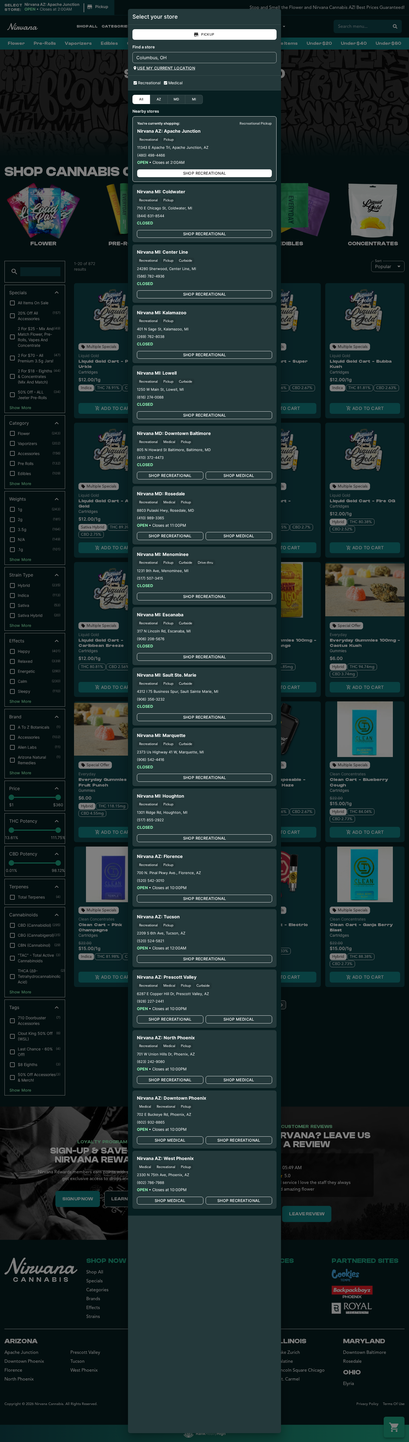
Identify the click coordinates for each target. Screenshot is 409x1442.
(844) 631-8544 (150, 216)
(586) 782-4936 (150, 276)
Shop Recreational (204, 173)
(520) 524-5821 (150, 941)
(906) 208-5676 (150, 639)
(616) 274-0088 (150, 397)
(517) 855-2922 (150, 820)
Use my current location (166, 68)
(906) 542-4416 (150, 759)
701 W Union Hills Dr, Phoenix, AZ (166, 1054)
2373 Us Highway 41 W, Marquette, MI (170, 752)
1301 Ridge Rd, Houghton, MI (162, 812)
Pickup (207, 34)
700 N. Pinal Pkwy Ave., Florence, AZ (169, 872)
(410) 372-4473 (150, 457)
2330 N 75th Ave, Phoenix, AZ (163, 1175)
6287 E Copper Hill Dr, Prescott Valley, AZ (173, 993)
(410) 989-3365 (150, 518)
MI (194, 99)
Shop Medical (238, 475)
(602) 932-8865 (151, 1122)
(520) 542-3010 (150, 880)
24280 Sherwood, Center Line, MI (166, 268)
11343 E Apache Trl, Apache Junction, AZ (172, 147)
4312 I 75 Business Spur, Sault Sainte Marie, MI (177, 691)
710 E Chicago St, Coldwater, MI (164, 208)
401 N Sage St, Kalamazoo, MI (162, 329)
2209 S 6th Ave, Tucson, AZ (161, 933)
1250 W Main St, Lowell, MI (160, 389)
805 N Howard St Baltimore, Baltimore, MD (174, 449)
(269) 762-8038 (150, 336)
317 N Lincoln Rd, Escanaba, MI (164, 631)
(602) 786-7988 (150, 1182)
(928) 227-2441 (150, 1001)
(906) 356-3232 (151, 699)
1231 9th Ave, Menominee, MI (162, 570)
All (141, 99)
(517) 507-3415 (150, 578)
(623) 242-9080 (151, 1061)
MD (176, 99)
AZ (159, 99)
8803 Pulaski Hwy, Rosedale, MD (165, 510)
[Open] (272, 58)
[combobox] (200, 57)
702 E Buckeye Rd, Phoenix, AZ (164, 1114)
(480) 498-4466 (151, 155)
